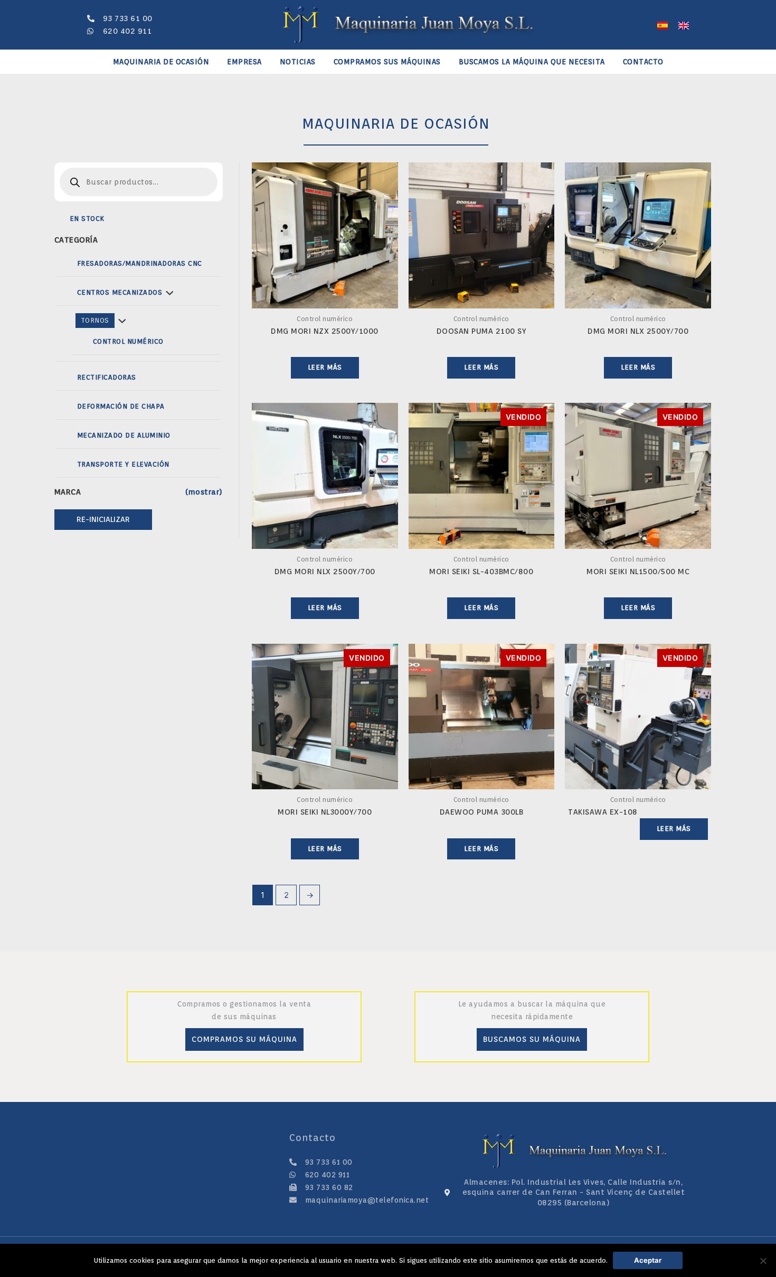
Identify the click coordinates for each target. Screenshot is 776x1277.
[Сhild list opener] (169, 292)
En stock (87, 218)
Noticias (298, 61)
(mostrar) (204, 492)
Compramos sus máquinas (387, 61)
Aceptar (647, 1260)
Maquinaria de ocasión (161, 61)
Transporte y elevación (123, 464)
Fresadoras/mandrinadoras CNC (139, 263)
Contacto (643, 61)
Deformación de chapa (121, 406)
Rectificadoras (106, 377)
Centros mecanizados (120, 292)
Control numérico (128, 341)
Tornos (95, 320)
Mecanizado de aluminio (124, 435)
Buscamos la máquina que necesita (532, 61)
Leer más (325, 367)
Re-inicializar (103, 519)
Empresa (244, 61)
